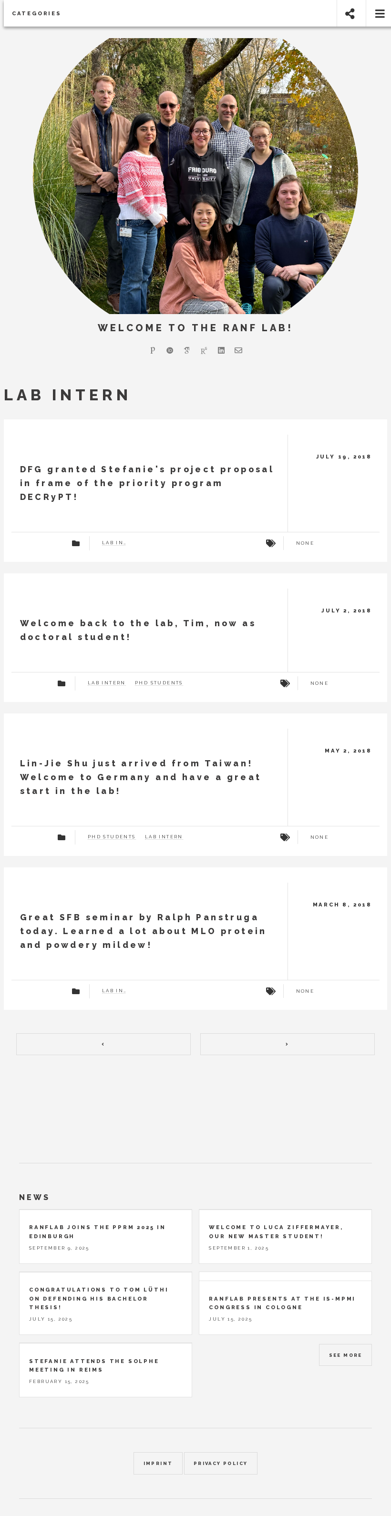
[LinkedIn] (221, 350)
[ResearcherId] (152, 350)
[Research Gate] (204, 350)
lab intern (114, 542)
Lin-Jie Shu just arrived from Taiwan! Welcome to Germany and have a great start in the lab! (141, 777)
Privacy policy (221, 1463)
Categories (37, 13)
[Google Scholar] (187, 350)
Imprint (158, 1463)
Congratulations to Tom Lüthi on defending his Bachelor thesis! (98, 1298)
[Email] (238, 350)
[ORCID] (170, 350)
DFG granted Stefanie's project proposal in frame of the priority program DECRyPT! (147, 483)
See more (345, 1355)
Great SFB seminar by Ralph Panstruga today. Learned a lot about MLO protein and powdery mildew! (143, 931)
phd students (159, 683)
